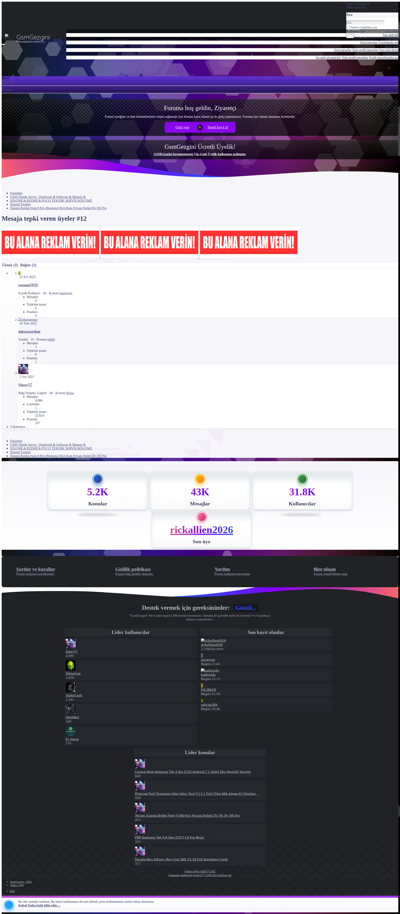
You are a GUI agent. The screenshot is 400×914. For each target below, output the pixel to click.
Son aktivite (390, 35)
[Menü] (3, 44)
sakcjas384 (209, 705)
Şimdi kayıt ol (218, 127)
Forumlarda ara (388, 42)
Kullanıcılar (390, 53)
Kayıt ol (7, 89)
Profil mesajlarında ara (383, 57)
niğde (51, 339)
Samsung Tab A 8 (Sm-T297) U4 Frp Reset (169, 837)
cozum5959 (28, 285)
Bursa (70, 393)
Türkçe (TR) (17, 885)
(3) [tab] (10, 265)
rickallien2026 (201, 530)
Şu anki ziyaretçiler (328, 57)
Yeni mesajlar (369, 42)
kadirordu (208, 675)
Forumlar (392, 38)
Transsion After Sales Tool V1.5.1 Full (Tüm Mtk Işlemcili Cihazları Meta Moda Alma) (209, 794)
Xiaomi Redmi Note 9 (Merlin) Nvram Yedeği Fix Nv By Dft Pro (187, 816)
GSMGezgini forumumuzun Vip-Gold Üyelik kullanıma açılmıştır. (200, 154)
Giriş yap (8, 82)
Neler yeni (391, 46)
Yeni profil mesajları (365, 50)
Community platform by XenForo (200, 875)
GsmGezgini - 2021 (21, 881)
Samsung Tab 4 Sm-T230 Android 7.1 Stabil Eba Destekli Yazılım (193, 772)
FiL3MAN (208, 690)
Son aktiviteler (388, 50)
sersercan (208, 660)
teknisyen (66, 293)
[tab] (27, 265)
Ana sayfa (391, 31)
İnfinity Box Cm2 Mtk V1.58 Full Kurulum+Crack (181, 859)
